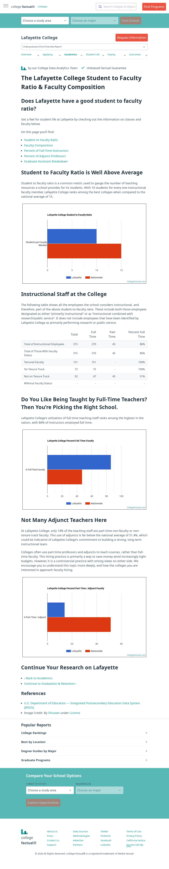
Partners (78, 844)
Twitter (104, 831)
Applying (48, 54)
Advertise (78, 840)
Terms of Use (133, 831)
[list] (30, 54)
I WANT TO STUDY (36, 783)
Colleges (42, 6)
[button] (132, 37)
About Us (52, 831)
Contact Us (53, 840)
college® (28, 840)
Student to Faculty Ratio (41, 140)
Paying (111, 54)
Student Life (93, 54)
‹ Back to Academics (38, 678)
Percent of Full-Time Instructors (46, 151)
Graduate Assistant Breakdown (46, 161)
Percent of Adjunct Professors (45, 156)
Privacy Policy (134, 835)
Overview (26, 54)
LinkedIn (105, 844)
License (75, 713)
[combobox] (116, 6)
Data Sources (80, 831)
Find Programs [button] (154, 7)
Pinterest (106, 835)
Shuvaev (54, 713)
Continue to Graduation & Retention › (50, 684)
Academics (70, 54)
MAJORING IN (83, 783)
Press (50, 835)
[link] (30, 54)
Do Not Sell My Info (134, 845)
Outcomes (135, 54)
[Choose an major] (94, 20)
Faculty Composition (38, 145)
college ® (23, 7)
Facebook (106, 840)
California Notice (135, 840)
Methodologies (81, 835)
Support (51, 844)
